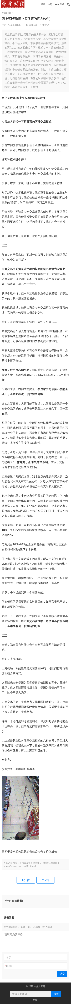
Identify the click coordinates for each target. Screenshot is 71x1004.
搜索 (56, 994)
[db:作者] (17, 900)
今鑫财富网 (39, 986)
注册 (50, 4)
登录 (43, 4)
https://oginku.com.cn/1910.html (20, 866)
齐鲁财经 (6, 12)
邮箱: (8, 965)
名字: (8, 957)
